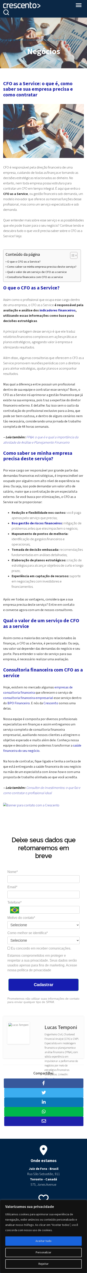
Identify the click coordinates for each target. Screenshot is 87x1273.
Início (37, 34)
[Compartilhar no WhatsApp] (43, 1112)
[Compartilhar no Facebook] (43, 1083)
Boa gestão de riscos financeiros (37, 523)
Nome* (12, 872)
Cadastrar (43, 984)
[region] (43, 1236)
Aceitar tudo (43, 1241)
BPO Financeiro (18, 703)
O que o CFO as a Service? (24, 261)
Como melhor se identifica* (27, 933)
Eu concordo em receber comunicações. (40, 948)
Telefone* (14, 902)
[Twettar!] (43, 1093)
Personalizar (43, 1252)
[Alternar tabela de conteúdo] (71, 255)
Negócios (48, 34)
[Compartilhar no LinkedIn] (43, 1102)
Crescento (51, 703)
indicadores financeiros (57, 310)
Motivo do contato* (21, 917)
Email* (12, 887)
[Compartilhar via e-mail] (43, 1121)
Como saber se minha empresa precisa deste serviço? (41, 266)
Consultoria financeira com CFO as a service (35, 277)
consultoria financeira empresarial (28, 698)
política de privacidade (34, 970)
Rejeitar (43, 1264)
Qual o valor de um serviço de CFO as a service (37, 272)
